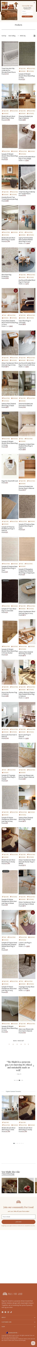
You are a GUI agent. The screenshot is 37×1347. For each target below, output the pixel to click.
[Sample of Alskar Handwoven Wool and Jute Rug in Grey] (10, 797)
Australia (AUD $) (12, 1332)
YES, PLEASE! (27, 16)
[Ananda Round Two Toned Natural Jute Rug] (10, 177)
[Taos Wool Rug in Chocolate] (27, 300)
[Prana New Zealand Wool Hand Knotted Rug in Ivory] (10, 300)
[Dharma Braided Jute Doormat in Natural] (27, 383)
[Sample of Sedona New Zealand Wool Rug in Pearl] (10, 549)
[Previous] (4, 1066)
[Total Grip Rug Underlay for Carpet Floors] (27, 177)
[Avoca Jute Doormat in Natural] (10, 714)
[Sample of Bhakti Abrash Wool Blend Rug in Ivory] (10, 1008)
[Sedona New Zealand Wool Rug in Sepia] (10, 383)
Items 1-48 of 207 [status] (18, 1041)
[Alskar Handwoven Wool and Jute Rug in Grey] (10, 342)
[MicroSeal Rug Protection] (10, 259)
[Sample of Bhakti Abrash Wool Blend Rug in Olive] (27, 53)
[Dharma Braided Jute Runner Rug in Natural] (27, 466)
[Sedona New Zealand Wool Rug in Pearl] (27, 797)
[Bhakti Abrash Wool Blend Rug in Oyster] (10, 217)
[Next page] (28, 1044)
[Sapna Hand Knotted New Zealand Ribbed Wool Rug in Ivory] (27, 217)
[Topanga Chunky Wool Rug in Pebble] (27, 966)
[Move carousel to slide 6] (22, 1080)
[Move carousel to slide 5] (20, 1080)
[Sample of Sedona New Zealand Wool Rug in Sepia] (27, 506)
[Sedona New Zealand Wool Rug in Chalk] (27, 631)
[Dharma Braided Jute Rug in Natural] (27, 96)
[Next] (32, 1066)
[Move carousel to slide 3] (17, 1080)
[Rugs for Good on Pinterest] (5, 1312)
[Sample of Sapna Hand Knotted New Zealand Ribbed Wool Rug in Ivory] (10, 922)
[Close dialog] (34, 2)
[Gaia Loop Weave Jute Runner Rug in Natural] (27, 755)
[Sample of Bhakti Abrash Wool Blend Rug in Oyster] (10, 136)
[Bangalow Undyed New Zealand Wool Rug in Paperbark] (27, 423)
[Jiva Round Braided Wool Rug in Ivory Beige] (27, 136)
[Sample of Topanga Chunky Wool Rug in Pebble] (10, 755)
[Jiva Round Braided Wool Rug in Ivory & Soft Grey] (27, 342)
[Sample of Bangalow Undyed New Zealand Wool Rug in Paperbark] (27, 549)
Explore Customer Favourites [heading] (13, 1091)
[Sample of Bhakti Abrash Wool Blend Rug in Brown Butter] (10, 631)
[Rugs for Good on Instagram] (8, 1312)
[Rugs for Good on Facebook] (3, 1312)
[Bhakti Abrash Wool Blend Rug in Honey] (10, 839)
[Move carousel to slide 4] (19, 1080)
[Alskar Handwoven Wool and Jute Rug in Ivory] (27, 591)
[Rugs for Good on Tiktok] (11, 1312)
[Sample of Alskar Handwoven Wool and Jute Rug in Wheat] (10, 881)
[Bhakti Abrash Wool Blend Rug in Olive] (10, 96)
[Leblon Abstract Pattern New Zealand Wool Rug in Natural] (27, 672)
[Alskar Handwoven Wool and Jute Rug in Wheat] (27, 881)
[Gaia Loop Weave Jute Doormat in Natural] (27, 1008)
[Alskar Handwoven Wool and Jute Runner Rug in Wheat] (27, 839)
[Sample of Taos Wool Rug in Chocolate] (10, 591)
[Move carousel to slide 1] (14, 1080)
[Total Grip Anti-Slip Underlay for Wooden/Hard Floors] (10, 53)
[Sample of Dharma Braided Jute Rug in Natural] (10, 506)
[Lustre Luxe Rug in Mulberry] (27, 922)
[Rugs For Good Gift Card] (10, 466)
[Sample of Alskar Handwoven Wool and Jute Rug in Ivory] (10, 966)
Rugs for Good (15, 1335)
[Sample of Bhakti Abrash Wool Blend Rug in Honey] (10, 423)
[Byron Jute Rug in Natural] (27, 714)
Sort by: (8, 36)
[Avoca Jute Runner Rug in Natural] (10, 672)
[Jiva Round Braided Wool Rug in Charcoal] (27, 259)
